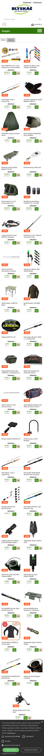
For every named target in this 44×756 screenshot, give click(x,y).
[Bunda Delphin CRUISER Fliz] (33, 301)
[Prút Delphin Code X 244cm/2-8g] (11, 98)
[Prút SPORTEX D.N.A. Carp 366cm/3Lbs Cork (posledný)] (11, 64)
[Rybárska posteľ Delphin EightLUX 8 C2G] (11, 165)
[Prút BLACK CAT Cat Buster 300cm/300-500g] (33, 233)
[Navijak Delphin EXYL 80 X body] (22, 708)
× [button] (42, 722)
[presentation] (3, 40)
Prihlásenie (27, 2)
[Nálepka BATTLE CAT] (11, 335)
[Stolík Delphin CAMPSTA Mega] (11, 301)
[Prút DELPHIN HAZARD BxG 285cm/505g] (11, 674)
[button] (22, 745)
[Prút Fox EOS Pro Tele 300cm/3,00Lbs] (11, 403)
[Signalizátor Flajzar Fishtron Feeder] (33, 640)
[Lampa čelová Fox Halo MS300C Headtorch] (11, 233)
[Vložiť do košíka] (18, 73)
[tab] (3, 40)
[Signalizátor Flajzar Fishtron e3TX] (33, 539)
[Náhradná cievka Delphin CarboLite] (33, 674)
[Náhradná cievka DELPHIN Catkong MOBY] (11, 573)
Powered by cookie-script (9, 753)
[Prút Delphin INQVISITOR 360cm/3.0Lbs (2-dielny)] (33, 471)
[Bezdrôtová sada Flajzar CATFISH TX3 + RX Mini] (33, 199)
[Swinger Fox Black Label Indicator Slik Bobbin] (33, 64)
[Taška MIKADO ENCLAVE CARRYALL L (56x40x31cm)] (11, 369)
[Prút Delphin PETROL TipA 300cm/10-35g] (33, 505)
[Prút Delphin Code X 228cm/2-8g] (11, 471)
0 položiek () (38, 24)
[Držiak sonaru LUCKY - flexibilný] (33, 437)
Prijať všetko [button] (11, 750)
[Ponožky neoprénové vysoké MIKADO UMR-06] (33, 98)
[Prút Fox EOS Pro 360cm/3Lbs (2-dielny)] (11, 267)
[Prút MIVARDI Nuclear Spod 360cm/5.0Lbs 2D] (11, 607)
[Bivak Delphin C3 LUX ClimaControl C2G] (11, 199)
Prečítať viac (11, 733)
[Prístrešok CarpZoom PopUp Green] (11, 132)
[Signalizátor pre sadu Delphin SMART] (33, 573)
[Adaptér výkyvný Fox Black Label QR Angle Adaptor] (11, 539)
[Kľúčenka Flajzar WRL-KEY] (33, 165)
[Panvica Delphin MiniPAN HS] (11, 437)
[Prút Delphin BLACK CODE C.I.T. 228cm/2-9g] (33, 335)
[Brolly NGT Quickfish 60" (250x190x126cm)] (33, 369)
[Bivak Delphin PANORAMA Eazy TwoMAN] (33, 132)
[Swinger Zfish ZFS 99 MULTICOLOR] (11, 505)
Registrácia (37, 2)
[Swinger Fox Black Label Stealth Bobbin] (33, 267)
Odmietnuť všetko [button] (31, 750)
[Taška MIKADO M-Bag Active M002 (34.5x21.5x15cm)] (33, 403)
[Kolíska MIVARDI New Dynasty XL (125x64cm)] (33, 607)
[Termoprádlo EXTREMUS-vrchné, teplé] (11, 640)
